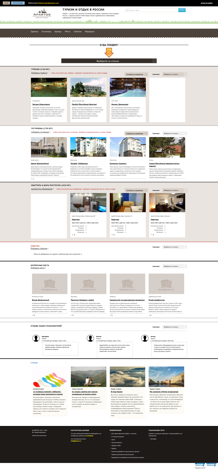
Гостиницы (46, 31)
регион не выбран (207, 3)
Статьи (34, 363)
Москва (44, 339)
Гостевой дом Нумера (50, 341)
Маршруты (89, 31)
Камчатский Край (37, 297)
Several (153, 337)
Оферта (113, 449)
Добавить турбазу (39, 73)
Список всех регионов (39, 436)
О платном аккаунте (117, 437)
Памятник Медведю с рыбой (82, 300)
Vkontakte (153, 439)
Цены (113, 440)
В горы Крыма (116, 392)
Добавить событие (39, 249)
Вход (6, 3)
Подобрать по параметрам (134, 74)
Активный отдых (38, 389)
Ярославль (74, 297)
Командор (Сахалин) (118, 164)
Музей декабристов (157, 300)
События (77, 31)
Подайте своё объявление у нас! (48, 3)
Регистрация (18, 3)
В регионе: (156, 74)
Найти (182, 10)
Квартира (76, 220)
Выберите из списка (108, 61)
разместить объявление (41, 189)
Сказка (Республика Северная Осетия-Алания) (164, 165)
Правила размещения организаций (122, 455)
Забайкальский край (155, 297)
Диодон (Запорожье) (119, 104)
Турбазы (34, 31)
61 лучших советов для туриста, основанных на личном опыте (85, 393)
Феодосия (113, 297)
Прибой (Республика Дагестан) (84, 104)
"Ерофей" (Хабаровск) (79, 164)
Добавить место (38, 268)
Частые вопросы (116, 443)
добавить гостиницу (40, 132)
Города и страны (116, 389)
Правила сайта (116, 446)
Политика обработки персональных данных (125, 452)
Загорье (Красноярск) (41, 104)
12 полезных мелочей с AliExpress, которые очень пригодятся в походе (48, 393)
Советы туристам (77, 389)
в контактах (89, 436)
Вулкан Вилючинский (40, 300)
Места (67, 31)
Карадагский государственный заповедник (127, 300)
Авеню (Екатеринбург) (40, 164)
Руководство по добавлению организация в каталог (127, 458)
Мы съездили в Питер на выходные (164, 392)
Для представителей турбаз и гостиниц (123, 434)
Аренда (58, 31)
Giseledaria (45, 337)
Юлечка (98, 337)
